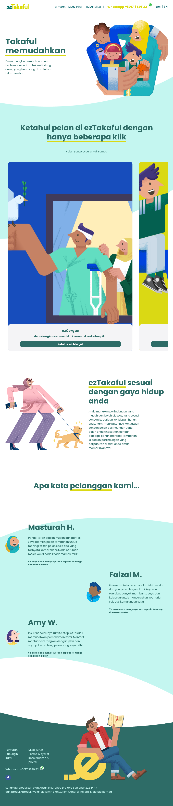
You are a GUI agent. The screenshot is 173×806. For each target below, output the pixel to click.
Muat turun (35, 750)
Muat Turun (75, 7)
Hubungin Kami (11, 756)
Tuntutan (59, 7)
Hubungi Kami (95, 7)
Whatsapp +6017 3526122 (127, 7)
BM (158, 7)
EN (166, 7)
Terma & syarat (38, 754)
